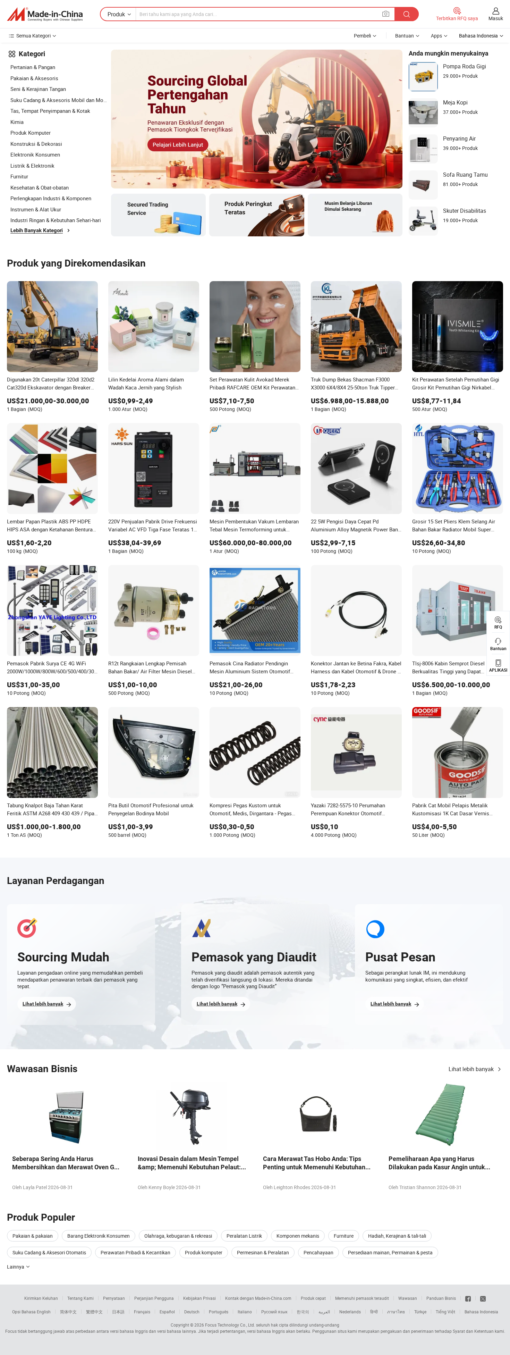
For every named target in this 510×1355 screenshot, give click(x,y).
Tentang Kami (80, 1298)
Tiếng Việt (445, 1311)
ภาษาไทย (396, 1311)
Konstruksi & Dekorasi (36, 143)
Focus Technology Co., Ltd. (230, 1325)
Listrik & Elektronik (32, 165)
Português (218, 1311)
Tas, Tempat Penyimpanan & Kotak (50, 110)
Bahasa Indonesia (481, 1311)
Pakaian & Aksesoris (34, 78)
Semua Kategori (33, 35)
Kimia (17, 121)
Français (142, 1311)
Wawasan (407, 1298)
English (44, 1311)
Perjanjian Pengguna (154, 1298)
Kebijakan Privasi (199, 1298)
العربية (324, 1311)
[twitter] (483, 1298)
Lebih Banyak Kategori (36, 230)
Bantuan (404, 35)
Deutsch (191, 1311)
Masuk (495, 18)
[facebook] (468, 1298)
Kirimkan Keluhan (41, 1298)
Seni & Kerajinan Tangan (38, 88)
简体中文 (68, 1311)
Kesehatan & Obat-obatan (39, 187)
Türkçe (420, 1311)
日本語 (118, 1311)
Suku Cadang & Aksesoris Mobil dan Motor (59, 99)
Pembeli (362, 35)
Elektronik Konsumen (35, 154)
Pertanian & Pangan (32, 67)
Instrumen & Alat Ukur (35, 209)
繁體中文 (94, 1311)
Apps (436, 35)
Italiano (245, 1311)
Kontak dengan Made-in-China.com (258, 1298)
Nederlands (350, 1311)
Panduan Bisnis (441, 1298)
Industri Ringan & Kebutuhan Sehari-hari (55, 220)
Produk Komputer (30, 132)
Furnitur (19, 176)
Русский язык (274, 1311)
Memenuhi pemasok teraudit (362, 1298)
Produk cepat (313, 1298)
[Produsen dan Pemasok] (45, 14)
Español (167, 1311)
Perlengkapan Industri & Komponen (50, 198)
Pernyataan (114, 1298)
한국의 (303, 1311)
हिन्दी (374, 1311)
